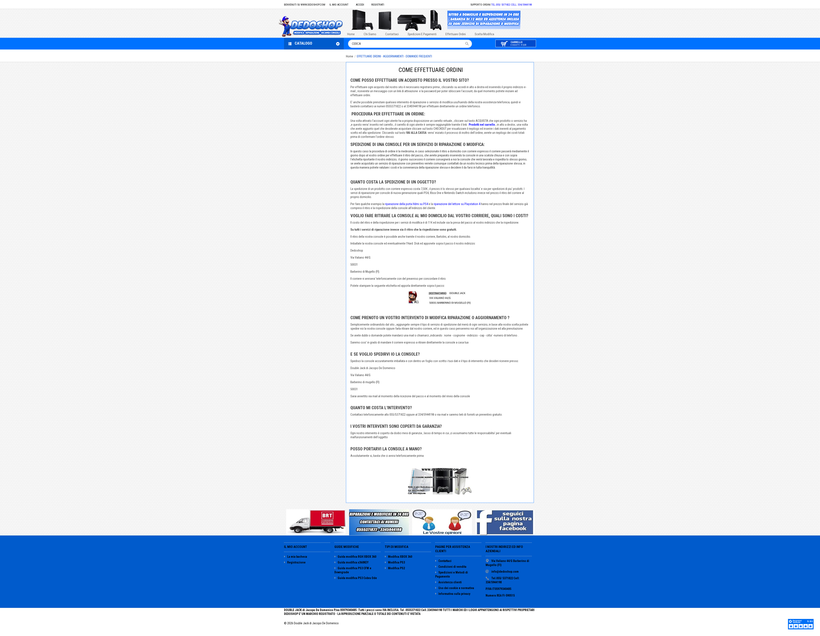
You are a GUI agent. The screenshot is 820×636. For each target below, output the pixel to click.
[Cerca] (468, 43)
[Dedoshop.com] (317, 26)
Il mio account (338, 4)
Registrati (377, 4)
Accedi (360, 4)
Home (349, 56)
